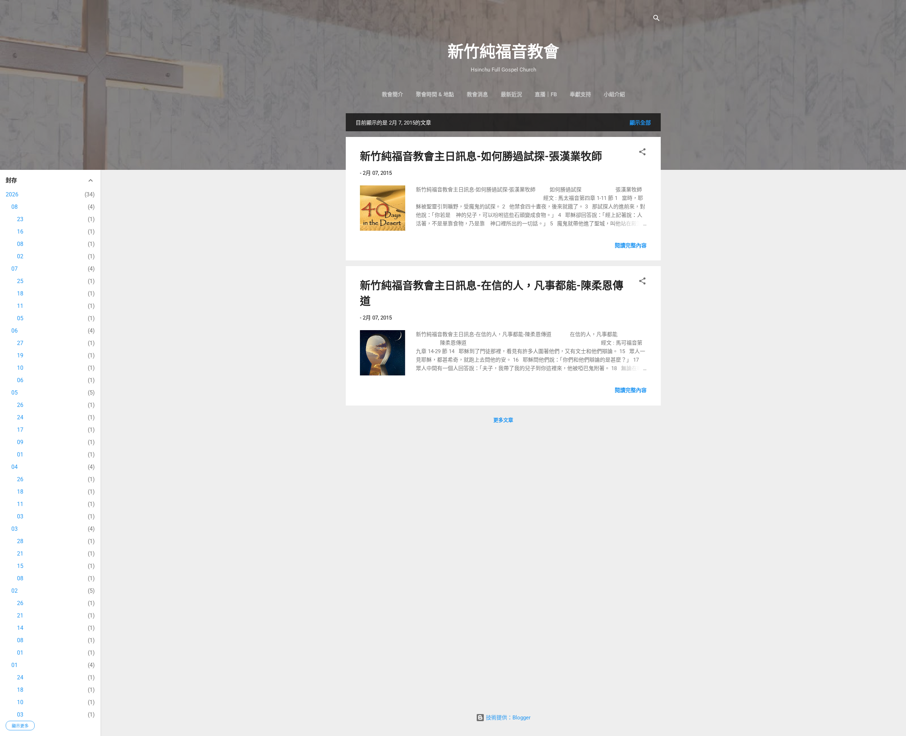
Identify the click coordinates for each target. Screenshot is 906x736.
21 (20, 553)
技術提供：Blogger (507, 717)
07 (14, 268)
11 (20, 306)
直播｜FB (546, 94)
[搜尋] (656, 19)
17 (20, 429)
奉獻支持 (580, 94)
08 (14, 206)
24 (20, 417)
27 (20, 343)
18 (20, 293)
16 (20, 231)
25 (20, 281)
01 (20, 454)
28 (20, 541)
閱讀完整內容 (631, 245)
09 (20, 442)
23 (20, 219)
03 (20, 516)
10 (20, 367)
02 (20, 256)
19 (20, 355)
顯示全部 (640, 123)
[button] (642, 153)
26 (20, 405)
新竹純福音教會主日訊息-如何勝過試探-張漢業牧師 (481, 156)
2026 (12, 194)
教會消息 (477, 94)
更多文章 (503, 420)
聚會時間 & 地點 (435, 94)
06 (14, 330)
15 (20, 566)
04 (14, 467)
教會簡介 (392, 94)
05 (20, 318)
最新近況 (511, 94)
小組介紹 (614, 94)
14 (20, 628)
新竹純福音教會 (503, 51)
